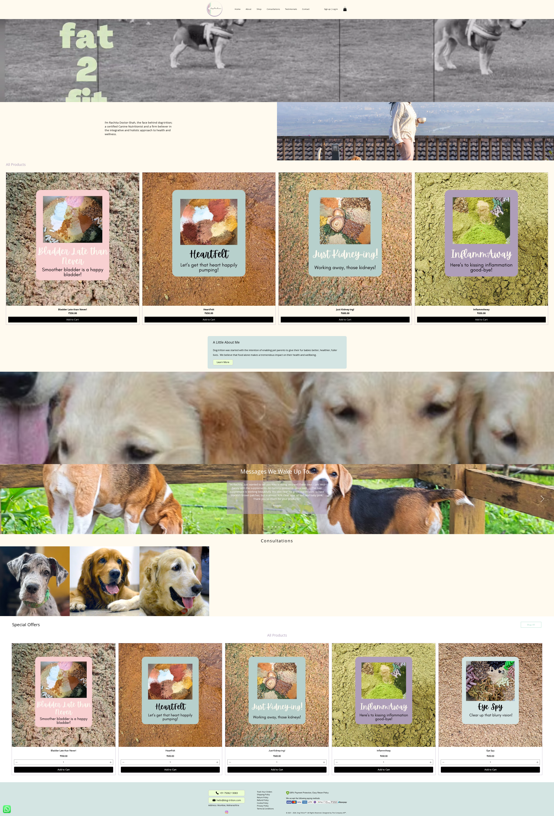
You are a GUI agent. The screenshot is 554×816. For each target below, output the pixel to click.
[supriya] (285, 527)
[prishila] (268, 526)
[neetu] (281, 526)
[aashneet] (275, 526)
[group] (277, 248)
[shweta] (271, 526)
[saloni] (278, 526)
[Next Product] (552, 248)
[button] (345, 9)
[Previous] (11, 499)
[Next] (542, 499)
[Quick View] (72, 239)
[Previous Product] (1, 248)
